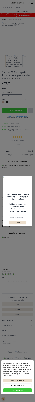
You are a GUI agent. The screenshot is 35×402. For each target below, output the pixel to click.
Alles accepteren (17, 390)
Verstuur (17, 222)
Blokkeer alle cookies (17, 385)
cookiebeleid (7, 376)
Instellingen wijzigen (17, 380)
